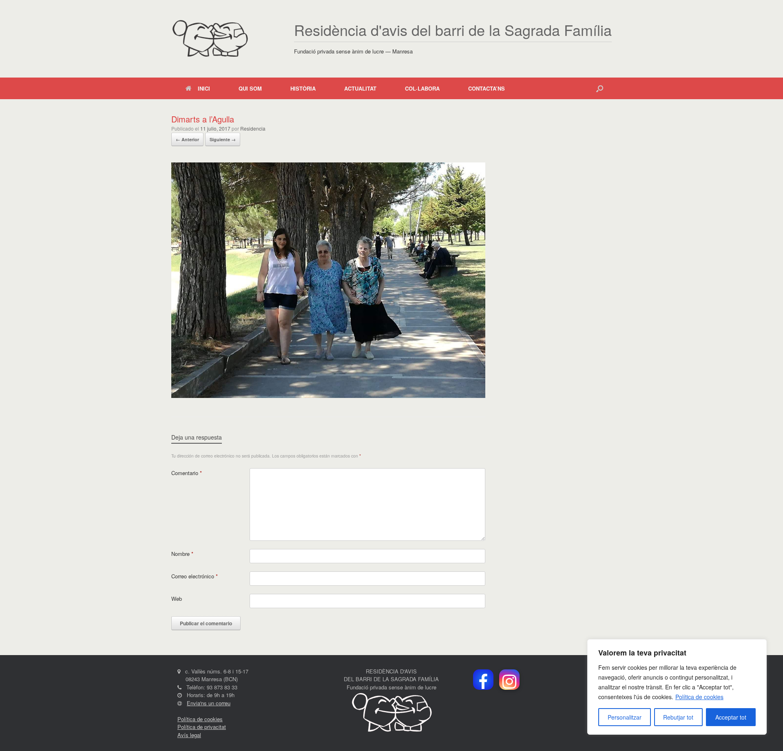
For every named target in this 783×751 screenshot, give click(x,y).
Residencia (252, 128)
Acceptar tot (730, 717)
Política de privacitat (201, 727)
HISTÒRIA (303, 88)
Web (176, 598)
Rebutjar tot (678, 717)
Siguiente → (223, 139)
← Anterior (187, 139)
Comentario (186, 473)
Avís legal (189, 735)
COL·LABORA (422, 88)
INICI (204, 88)
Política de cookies (699, 697)
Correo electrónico (194, 576)
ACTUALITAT (360, 88)
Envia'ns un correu (208, 703)
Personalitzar (624, 717)
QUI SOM (250, 88)
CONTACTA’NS (486, 88)
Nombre (182, 554)
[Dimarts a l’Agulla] (328, 396)
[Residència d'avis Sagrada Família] (209, 38)
